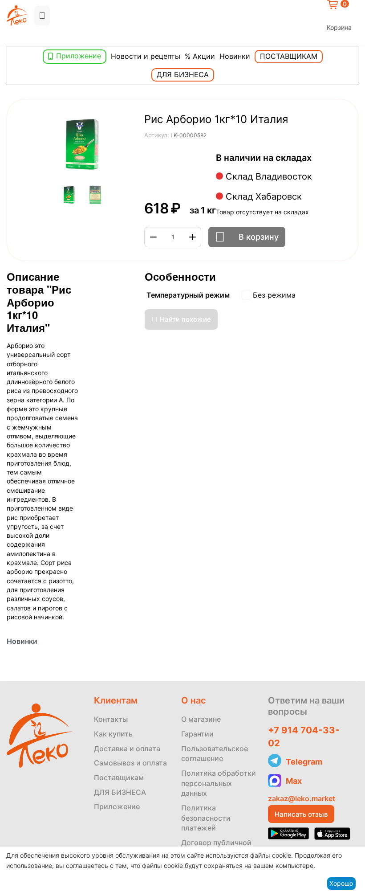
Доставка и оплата (127, 748)
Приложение (78, 55)
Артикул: (156, 135)
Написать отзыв (301, 814)
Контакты (111, 719)
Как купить (113, 733)
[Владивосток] (9, 38)
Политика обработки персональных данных (218, 783)
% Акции (200, 56)
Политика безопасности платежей (206, 817)
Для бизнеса (183, 74)
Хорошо (341, 883)
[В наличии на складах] (316, 158)
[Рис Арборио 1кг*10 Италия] (82, 145)
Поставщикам (288, 56)
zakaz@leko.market (301, 798)
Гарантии (197, 733)
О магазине (201, 719)
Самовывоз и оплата (130, 762)
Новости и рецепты (145, 56)
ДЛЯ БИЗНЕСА (120, 792)
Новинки (234, 56)
